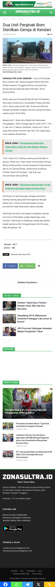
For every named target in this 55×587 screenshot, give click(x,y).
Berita (14, 19)
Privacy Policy (37, 574)
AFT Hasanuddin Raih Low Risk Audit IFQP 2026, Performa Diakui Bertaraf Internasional (34, 454)
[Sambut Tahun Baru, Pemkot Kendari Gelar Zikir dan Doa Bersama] (9, 305)
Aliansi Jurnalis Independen (15, 515)
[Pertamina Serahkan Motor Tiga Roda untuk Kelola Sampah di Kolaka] (8, 426)
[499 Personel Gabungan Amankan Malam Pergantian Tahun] (9, 331)
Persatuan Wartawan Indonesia (17, 517)
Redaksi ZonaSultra (27, 282)
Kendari (6, 493)
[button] (4, 12)
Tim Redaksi (30, 571)
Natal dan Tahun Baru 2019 (20, 254)
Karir (22, 571)
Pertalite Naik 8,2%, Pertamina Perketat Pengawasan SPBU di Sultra (25, 411)
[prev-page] (4, 341)
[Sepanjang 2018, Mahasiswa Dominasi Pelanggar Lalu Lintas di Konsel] (9, 318)
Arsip (40, 571)
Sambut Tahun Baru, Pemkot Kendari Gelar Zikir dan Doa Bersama (32, 305)
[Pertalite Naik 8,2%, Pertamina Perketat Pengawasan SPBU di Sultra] (27, 403)
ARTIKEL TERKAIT (11, 296)
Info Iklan (14, 571)
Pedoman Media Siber (21, 574)
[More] (39, 266)
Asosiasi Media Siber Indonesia (17, 520)
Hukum (21, 19)
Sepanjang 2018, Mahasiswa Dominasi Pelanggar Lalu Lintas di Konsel (34, 318)
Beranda (6, 19)
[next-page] (8, 341)
